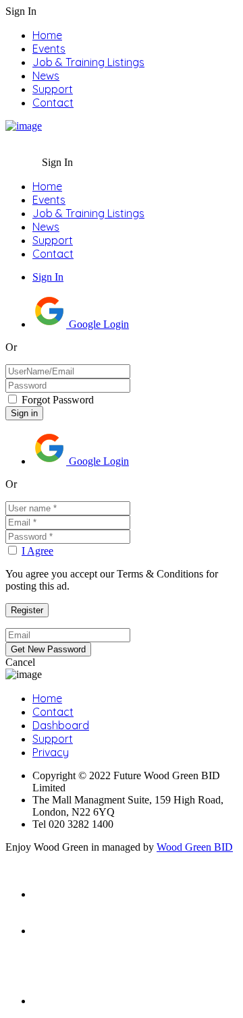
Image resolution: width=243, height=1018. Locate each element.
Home (47, 35)
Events (48, 48)
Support (52, 89)
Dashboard (60, 725)
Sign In (47, 277)
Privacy (50, 752)
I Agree (37, 551)
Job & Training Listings (88, 62)
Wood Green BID (195, 847)
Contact (53, 102)
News (45, 75)
